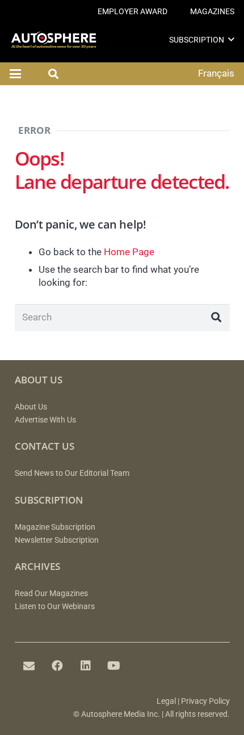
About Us (31, 407)
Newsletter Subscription (57, 540)
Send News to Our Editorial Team (72, 473)
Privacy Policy (205, 701)
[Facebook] (57, 666)
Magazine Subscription (55, 527)
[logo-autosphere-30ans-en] (54, 40)
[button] (231, 39)
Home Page (129, 251)
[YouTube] (114, 666)
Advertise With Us (45, 420)
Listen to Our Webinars (55, 606)
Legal (166, 701)
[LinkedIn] (85, 666)
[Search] (216, 317)
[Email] (29, 666)
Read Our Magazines (51, 593)
